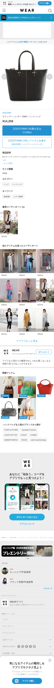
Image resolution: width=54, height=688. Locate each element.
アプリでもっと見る (27, 341)
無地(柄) (7, 196)
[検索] (50, 11)
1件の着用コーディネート (29, 42)
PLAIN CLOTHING (11, 430)
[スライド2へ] (28, 558)
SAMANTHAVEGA (11, 440)
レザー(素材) (18, 196)
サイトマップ (7, 626)
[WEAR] (27, 10)
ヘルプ (5, 619)
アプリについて (27, 524)
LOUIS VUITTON (10, 435)
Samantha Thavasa (29, 430)
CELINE (24, 440)
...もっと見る (7, 163)
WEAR (4, 537)
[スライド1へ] (26, 558)
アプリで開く (44, 3)
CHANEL (33, 435)
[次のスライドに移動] (49, 77)
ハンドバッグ (17, 184)
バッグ (6, 184)
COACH (24, 435)
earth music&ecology (38, 440)
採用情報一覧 (47, 588)
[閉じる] (49, 660)
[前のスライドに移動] (5, 77)
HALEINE (6, 113)
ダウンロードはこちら (27, 517)
